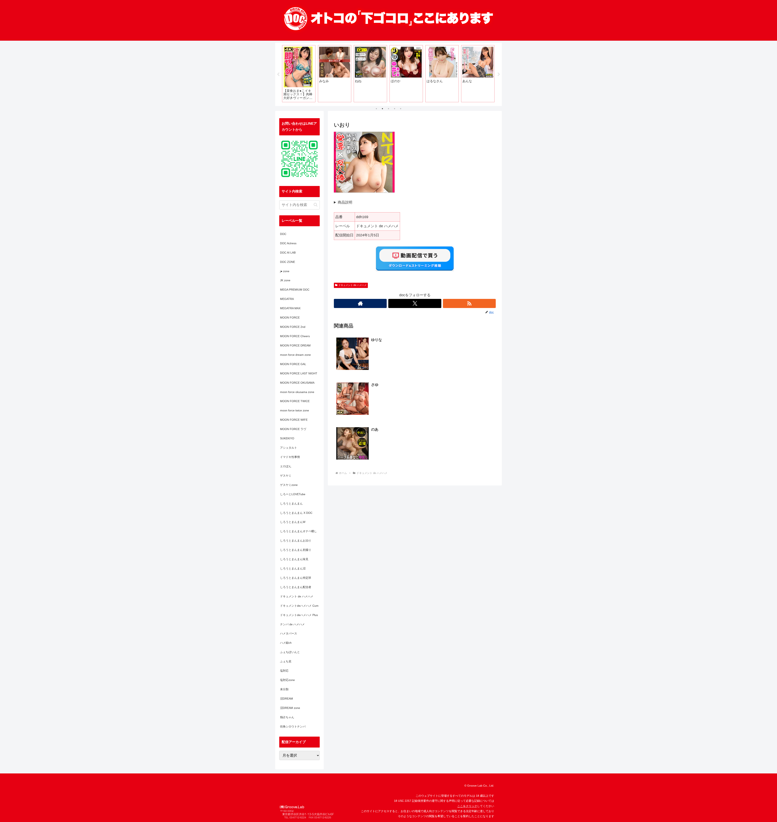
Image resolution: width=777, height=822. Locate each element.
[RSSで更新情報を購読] (469, 303)
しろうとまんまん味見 (294, 559)
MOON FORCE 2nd (292, 326)
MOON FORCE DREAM (295, 345)
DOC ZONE (287, 261)
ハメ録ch (286, 642)
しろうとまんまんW (292, 522)
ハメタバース (288, 633)
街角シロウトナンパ (293, 726)
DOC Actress (288, 243)
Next (499, 74)
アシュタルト (288, 447)
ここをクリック (467, 806)
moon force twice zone (294, 410)
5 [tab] (401, 109)
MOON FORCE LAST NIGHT (298, 373)
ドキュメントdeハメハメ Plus (299, 615)
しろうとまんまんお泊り (295, 540)
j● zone (284, 271)
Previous (278, 74)
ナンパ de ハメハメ (292, 624)
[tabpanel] (298, 73)
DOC (283, 234)
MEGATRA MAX (290, 308)
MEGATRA (287, 299)
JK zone (285, 280)
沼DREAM (286, 698)
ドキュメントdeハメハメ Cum (299, 605)
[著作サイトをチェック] (360, 303)
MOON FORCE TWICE (295, 401)
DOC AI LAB (288, 252)
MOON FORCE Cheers (295, 336)
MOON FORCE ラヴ (293, 429)
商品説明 (345, 202)
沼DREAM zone (290, 707)
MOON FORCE (290, 317)
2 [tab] (382, 109)
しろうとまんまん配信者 (295, 587)
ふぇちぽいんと (290, 652)
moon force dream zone (295, 354)
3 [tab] (388, 109)
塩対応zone (287, 680)
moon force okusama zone (297, 392)
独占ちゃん (287, 717)
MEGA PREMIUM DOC (294, 289)
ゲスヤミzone (289, 484)
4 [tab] (395, 109)
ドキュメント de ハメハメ (352, 285)
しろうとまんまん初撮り (295, 549)
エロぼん (285, 466)
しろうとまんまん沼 (293, 568)
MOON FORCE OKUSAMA (297, 382)
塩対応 (284, 670)
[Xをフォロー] (414, 303)
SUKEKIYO (287, 438)
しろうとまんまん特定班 (295, 577)
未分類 (284, 689)
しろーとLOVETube (292, 494)
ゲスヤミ (285, 475)
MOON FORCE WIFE (294, 419)
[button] (315, 204)
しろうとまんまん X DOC (296, 512)
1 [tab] (376, 109)
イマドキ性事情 (290, 457)
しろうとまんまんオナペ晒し (298, 531)
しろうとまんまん (291, 503)
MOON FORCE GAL (293, 364)
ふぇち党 (285, 661)
